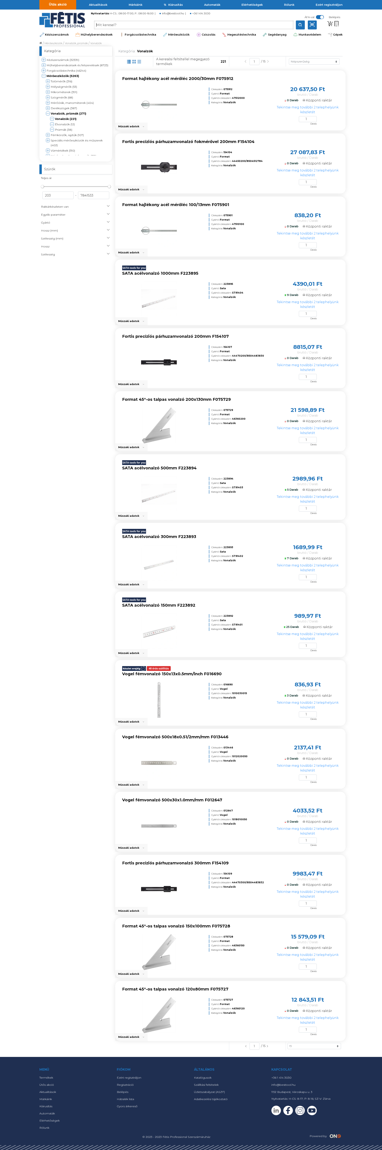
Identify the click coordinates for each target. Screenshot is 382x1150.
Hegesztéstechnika (241, 34)
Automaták (212, 5)
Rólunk (289, 5)
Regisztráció (125, 1085)
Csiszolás (208, 34)
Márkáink (135, 5)
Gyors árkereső (127, 1106)
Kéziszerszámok (57, 34)
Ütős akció (58, 4)
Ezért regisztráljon (329, 5)
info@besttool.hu (173, 13)
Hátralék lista (125, 1099)
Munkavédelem (310, 34)
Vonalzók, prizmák (76, 43)
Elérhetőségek (252, 5)
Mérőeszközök (179, 34)
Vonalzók (96, 43)
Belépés (122, 1092)
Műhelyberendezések (97, 34)
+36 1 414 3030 (201, 13)
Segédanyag (277, 34)
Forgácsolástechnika (140, 34)
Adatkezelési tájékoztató (211, 1099)
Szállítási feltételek (206, 1085)
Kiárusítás (175, 5)
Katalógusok (202, 1077)
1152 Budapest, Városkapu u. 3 (291, 1092)
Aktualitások (98, 5)
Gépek (338, 34)
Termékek (46, 1077)
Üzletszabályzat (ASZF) (209, 1092)
